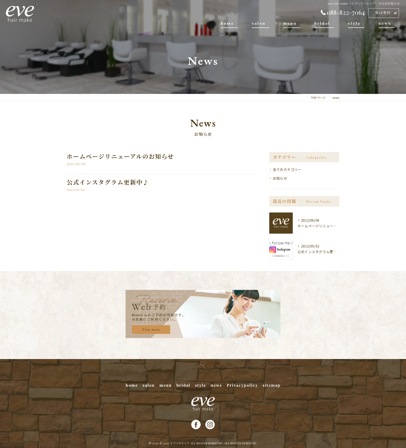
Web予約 (383, 13)
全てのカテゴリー (287, 169)
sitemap (272, 385)
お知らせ (280, 178)
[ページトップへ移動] (201, 366)
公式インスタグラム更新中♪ (108, 182)
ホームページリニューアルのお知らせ (120, 156)
